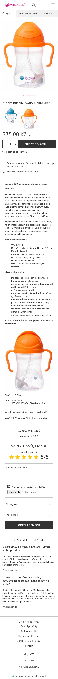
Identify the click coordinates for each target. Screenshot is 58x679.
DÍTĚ (41, 13)
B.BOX (18, 395)
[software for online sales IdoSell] (29, 675)
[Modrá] (10, 116)
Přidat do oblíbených (16, 152)
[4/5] (30, 456)
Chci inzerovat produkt (29, 636)
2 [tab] (26, 95)
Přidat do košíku (36, 144)
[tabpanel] (29, 55)
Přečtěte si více (37, 403)
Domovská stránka (27, 13)
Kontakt (29, 646)
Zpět (7, 13)
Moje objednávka (28, 621)
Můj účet (29, 654)
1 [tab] (23, 95)
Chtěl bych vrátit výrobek (29, 641)
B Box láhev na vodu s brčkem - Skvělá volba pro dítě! (26, 548)
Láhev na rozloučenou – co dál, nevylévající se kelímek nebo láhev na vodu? (25, 581)
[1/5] (11, 456)
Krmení (49, 13)
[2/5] (17, 456)
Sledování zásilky (29, 631)
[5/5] (36, 456)
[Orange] (29, 119)
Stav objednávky (29, 626)
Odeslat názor (29, 525)
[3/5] (24, 456)
